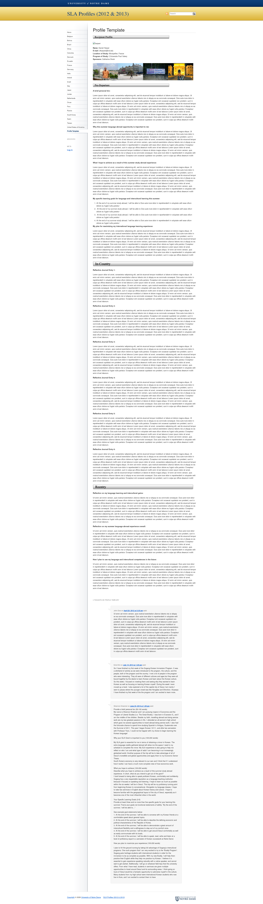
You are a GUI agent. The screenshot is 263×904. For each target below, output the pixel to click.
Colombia (70, 53)
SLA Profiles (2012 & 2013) (98, 13)
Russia (69, 110)
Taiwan (69, 123)
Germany (70, 69)
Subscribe (167, 13)
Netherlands (71, 98)
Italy (68, 86)
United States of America (75, 127)
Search (194, 13)
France (69, 65)
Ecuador (70, 61)
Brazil (69, 44)
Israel (69, 82)
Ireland (69, 77)
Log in (70, 150)
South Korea (71, 115)
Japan (69, 90)
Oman (69, 102)
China (69, 49)
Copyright (71, 897)
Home (69, 32)
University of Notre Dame (88, 3)
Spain (69, 119)
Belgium (70, 36)
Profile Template (73, 131)
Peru (68, 106)
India (68, 73)
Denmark (70, 57)
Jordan (69, 94)
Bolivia (69, 40)
